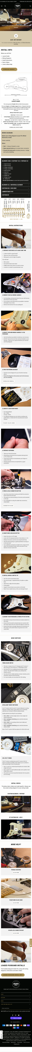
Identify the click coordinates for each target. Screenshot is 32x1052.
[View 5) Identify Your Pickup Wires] (16, 396)
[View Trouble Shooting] (16, 858)
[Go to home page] (18, 6)
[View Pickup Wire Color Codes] (16, 888)
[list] (16, 39)
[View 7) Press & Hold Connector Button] (16, 479)
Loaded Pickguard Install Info (13, 974)
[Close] (29, 1026)
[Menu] (1, 6)
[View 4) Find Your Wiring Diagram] (16, 358)
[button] (5, 6)
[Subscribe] (30, 1008)
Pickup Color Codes (9, 423)
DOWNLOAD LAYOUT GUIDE (16, 127)
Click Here (16, 872)
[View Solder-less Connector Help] (16, 918)
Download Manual (9, 69)
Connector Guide (8, 505)
